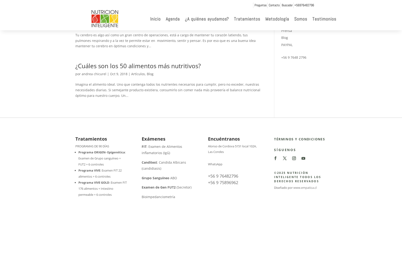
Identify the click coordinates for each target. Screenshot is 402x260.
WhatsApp (215, 164)
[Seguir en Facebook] (275, 158)
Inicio (155, 19)
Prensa (286, 30)
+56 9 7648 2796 (293, 57)
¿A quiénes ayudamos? (207, 19)
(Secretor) (166, 187)
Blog (150, 74)
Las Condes (216, 152)
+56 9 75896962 (223, 182)
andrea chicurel (94, 74)
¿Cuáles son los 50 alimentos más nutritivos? (138, 66)
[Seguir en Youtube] (303, 158)
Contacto (274, 5)
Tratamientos (247, 19)
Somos (300, 19)
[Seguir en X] (284, 158)
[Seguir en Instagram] (294, 158)
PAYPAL (287, 45)
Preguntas (261, 5)
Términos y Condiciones (299, 139)
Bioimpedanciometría (158, 197)
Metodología (277, 19)
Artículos (138, 74)
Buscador (287, 5)
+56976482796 (304, 5)
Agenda (173, 19)
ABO (159, 178)
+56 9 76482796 (223, 176)
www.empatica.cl (305, 188)
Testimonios (324, 19)
